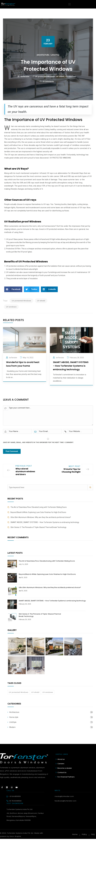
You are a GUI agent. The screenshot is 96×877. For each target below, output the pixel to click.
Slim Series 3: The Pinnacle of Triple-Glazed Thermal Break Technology (38, 527)
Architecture (43, 55)
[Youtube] (16, 787)
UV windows (70, 76)
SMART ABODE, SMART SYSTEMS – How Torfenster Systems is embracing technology (44, 522)
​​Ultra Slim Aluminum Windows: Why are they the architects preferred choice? (40, 517)
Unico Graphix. (15, 836)
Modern (12, 727)
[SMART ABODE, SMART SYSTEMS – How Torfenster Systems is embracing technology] (71, 340)
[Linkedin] (7, 787)
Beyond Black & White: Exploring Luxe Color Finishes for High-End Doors (38, 512)
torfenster (25, 76)
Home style (13, 717)
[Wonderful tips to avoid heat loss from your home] (24, 340)
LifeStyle (55, 55)
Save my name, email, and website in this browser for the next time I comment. (38, 442)
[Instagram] (12, 787)
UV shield (60, 76)
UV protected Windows (45, 76)
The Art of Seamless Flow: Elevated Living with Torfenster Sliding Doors (38, 507)
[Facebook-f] (2, 787)
